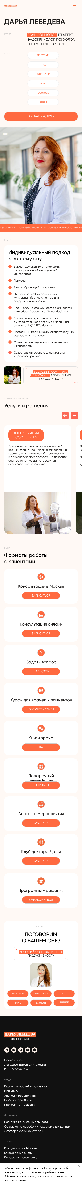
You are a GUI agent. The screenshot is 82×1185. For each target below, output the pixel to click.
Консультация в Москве (20, 1148)
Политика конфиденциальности (26, 1122)
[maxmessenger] (20, 1050)
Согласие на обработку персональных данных (37, 1126)
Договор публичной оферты (23, 1131)
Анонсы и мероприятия (20, 1095)
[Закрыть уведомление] (79, 1166)
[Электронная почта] (13, 1050)
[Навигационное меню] (74, 6)
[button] (41, 785)
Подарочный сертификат (21, 1157)
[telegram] (6, 1050)
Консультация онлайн (19, 1152)
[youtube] (27, 1050)
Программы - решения (20, 1104)
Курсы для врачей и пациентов (26, 1086)
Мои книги (11, 1091)
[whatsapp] (34, 1050)
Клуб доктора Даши (18, 1100)
